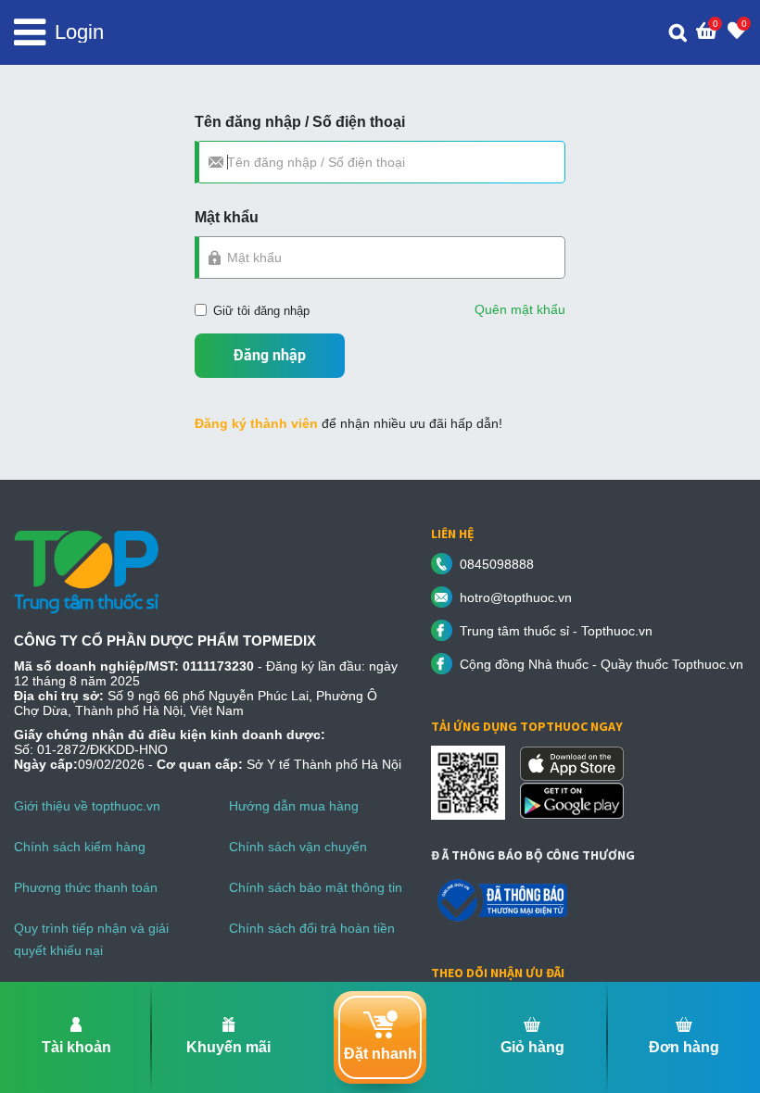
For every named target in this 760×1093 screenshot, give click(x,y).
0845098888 (497, 564)
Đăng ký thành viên (256, 423)
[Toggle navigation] (29, 32)
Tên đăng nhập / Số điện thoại (300, 122)
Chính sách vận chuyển (298, 846)
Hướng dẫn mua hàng (294, 805)
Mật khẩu (227, 217)
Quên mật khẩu (520, 309)
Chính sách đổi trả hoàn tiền (312, 928)
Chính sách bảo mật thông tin (315, 887)
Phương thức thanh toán (86, 887)
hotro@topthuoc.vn (516, 597)
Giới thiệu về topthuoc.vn (87, 805)
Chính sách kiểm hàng (80, 846)
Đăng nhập (270, 355)
